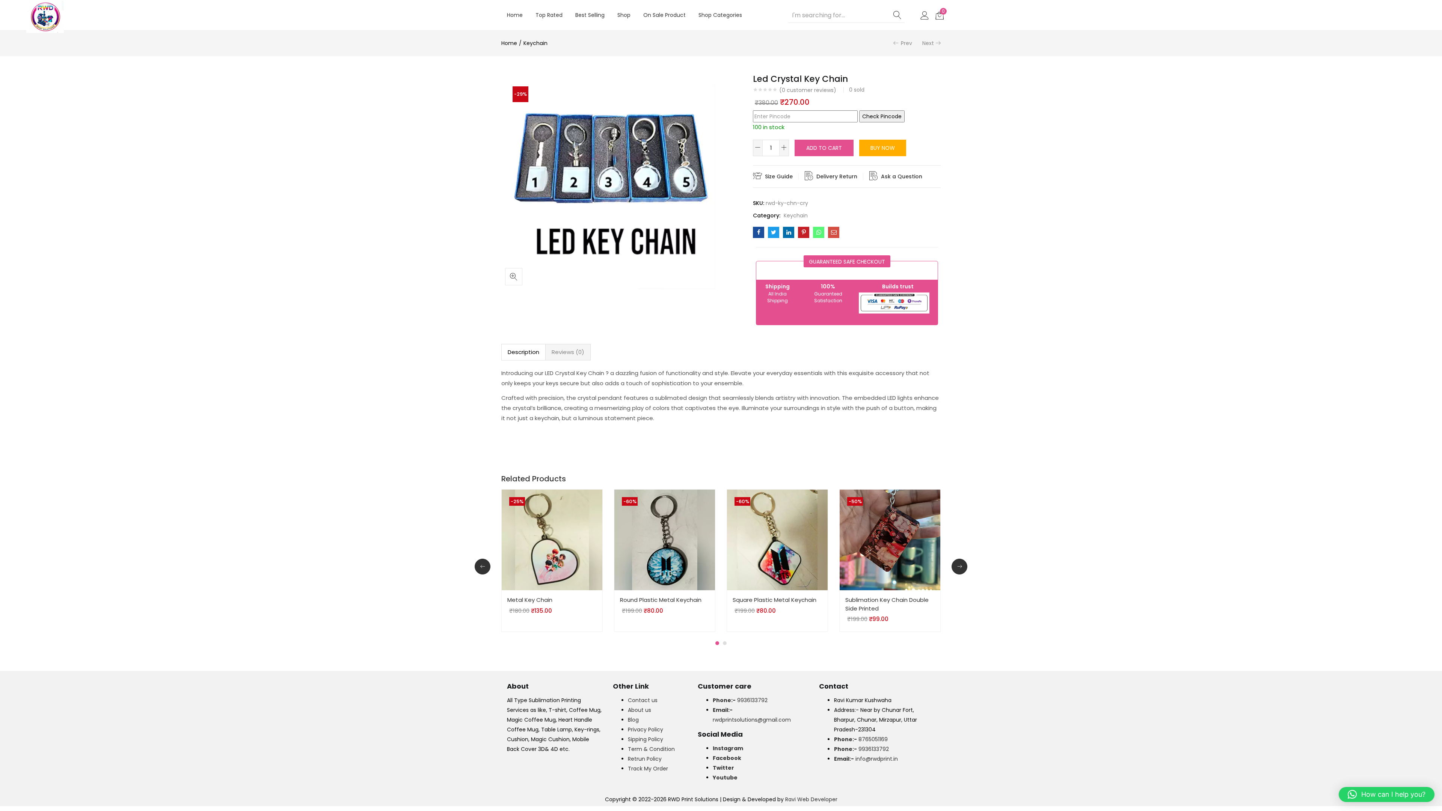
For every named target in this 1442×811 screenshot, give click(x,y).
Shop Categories (720, 15)
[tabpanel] (552, 561)
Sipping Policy (645, 739)
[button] (939, 15)
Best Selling (590, 15)
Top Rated (549, 15)
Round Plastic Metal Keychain (660, 600)
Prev (906, 43)
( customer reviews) (807, 90)
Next (928, 43)
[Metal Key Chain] (552, 539)
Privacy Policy (645, 729)
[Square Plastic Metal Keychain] (777, 539)
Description (523, 352)
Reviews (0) (568, 352)
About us (639, 710)
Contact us (643, 700)
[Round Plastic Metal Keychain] (664, 539)
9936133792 (740, 700)
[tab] (523, 352)
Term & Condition (651, 749)
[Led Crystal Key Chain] (758, 232)
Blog (633, 720)
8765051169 (861, 739)
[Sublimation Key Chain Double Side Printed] (890, 539)
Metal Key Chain (529, 600)
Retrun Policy (645, 759)
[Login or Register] (924, 15)
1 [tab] (717, 643)
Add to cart (824, 148)
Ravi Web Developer (811, 799)
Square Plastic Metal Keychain (774, 600)
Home (515, 15)
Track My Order (648, 768)
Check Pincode (882, 116)
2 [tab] (725, 643)
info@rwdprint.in (866, 759)
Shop (623, 15)
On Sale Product (664, 15)
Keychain (535, 43)
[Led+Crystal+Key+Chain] (773, 232)
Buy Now (882, 148)
